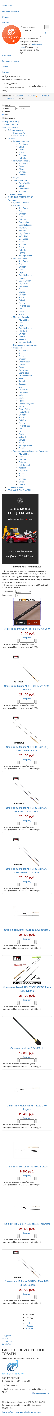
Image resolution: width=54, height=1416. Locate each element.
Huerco (22, 277)
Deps (21, 272)
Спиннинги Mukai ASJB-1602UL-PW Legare (27, 1107)
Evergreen (23, 370)
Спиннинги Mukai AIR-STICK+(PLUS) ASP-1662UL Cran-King (27, 870)
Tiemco (22, 431)
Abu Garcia (24, 143)
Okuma (22, 149)
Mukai (21, 395)
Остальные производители (25, 344)
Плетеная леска (15, 194)
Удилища (12, 199)
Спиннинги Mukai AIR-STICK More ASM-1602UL (27, 687)
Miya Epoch (24, 188)
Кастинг (16, 205)
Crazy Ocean (24, 361)
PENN (21, 152)
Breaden (22, 213)
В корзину (27, 637)
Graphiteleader (25, 224)
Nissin (21, 397)
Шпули (16, 177)
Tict (20, 308)
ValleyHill (22, 339)
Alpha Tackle (24, 183)
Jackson (22, 230)
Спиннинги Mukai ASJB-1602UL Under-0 (27, 929)
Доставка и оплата (10, 11)
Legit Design (24, 233)
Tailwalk (22, 157)
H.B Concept (24, 464)
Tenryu (22, 252)
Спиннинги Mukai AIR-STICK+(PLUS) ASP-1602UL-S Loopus (27, 809)
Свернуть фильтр (10, 124)
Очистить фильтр (10, 127)
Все (6, 114)
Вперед (29, 1325)
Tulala (21, 311)
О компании (7, 5)
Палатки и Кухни (20, 132)
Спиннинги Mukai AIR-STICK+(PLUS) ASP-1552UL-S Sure (27, 748)
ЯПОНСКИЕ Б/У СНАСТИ (19, 490)
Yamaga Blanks (25, 255)
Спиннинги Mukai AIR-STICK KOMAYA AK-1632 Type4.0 (27, 988)
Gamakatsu (24, 222)
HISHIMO (23, 227)
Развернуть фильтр (11, 121)
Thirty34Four (24, 305)
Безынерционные (21, 141)
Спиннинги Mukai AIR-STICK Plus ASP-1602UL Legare (27, 1282)
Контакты (6, 22)
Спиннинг (17, 347)
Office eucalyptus (26, 403)
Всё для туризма (15, 130)
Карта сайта (7, 1411)
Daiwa (21, 146)
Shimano (22, 155)
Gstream (22, 462)
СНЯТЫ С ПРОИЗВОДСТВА (20, 197)
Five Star (23, 459)
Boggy (21, 356)
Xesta (21, 314)
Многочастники (20, 258)
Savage (22, 291)
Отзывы (5, 16)
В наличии (9, 118)
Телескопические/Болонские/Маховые (30, 451)
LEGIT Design (25, 280)
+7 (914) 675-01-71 (37, 83)
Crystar (22, 364)
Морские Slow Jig (21, 317)
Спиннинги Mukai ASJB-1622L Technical (27, 1223)
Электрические (20, 180)
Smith (21, 247)
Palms (21, 241)
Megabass (23, 238)
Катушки (11, 138)
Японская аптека (15, 487)
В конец (29, 1328)
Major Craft (24, 236)
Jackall (22, 381)
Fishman (22, 219)
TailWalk (22, 420)
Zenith (21, 448)
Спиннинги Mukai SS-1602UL (27, 1048)
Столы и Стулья (20, 135)
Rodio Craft (24, 411)
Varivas (22, 439)
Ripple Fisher (24, 409)
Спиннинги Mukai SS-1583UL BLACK (27, 1166)
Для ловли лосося (21, 202)
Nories (21, 400)
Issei (21, 378)
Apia (21, 210)
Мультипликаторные (22, 160)
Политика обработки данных (28, 1411)
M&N (21, 386)
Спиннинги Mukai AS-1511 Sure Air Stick (27, 628)
